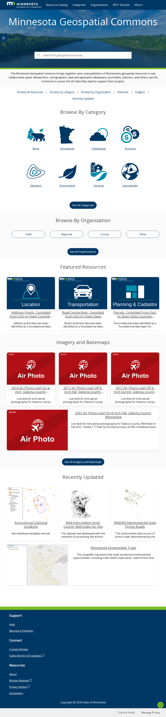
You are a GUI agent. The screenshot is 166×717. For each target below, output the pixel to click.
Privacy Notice (18, 687)
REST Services (121, 5)
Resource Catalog (57, 5)
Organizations (99, 5)
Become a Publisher (21, 631)
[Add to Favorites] (3, 37)
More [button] (138, 5)
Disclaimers (16, 693)
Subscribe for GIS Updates (25, 655)
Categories (79, 5)
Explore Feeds (126, 712)
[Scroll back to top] (160, 705)
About (13, 674)
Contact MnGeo (18, 649)
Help (12, 624)
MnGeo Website (19, 680)
